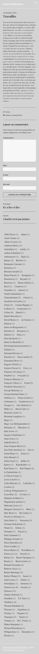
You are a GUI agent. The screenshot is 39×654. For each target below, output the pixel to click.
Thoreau (9, 609)
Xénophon (28, 631)
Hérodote (24, 427)
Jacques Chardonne (14, 434)
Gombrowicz (26, 401)
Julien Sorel (11, 460)
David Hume (11, 319)
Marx (30, 509)
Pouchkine (28, 550)
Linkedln (29, 483)
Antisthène (10, 249)
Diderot (9, 334)
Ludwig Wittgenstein (15, 490)
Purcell (25, 553)
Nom (5, 165)
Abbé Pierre (11, 234)
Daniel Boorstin (13, 316)
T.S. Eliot (24, 598)
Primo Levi (11, 553)
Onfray (20, 527)
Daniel (20, 312)
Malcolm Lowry (13, 505)
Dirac (21, 334)
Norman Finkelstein (15, 524)
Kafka (25, 460)
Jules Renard (11, 457)
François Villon (13, 382)
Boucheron (11, 278)
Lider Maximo (12, 483)
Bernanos (10, 267)
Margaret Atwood (14, 509)
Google (9, 405)
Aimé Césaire (12, 238)
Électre (9, 635)
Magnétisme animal (14, 501)
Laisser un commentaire (13, 115)
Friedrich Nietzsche (14, 386)
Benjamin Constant (14, 264)
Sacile (27, 576)
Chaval (28, 297)
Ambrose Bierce (13, 245)
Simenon (26, 583)
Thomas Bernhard (14, 605)
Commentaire (8, 138)
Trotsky (9, 613)
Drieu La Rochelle (14, 342)
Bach (25, 256)
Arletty (25, 249)
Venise (23, 616)
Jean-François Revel (15, 446)
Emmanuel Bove (13, 360)
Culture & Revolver (13, 4)
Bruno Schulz (26, 282)
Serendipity (11, 583)
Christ (8, 304)
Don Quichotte (12, 338)
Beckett (21, 260)
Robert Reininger (13, 572)
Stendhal (9, 598)
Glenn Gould (25, 397)
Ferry (27, 368)
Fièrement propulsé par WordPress (15, 647)
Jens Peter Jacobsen (14, 449)
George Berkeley (13, 390)
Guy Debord (24, 405)
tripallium (24, 609)
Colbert (9, 308)
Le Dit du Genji (13, 475)
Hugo (8, 420)
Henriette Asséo (13, 412)
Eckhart (9, 349)
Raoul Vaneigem (25, 557)
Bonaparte (28, 275)
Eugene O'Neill (12, 364)
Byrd (8, 286)
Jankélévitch (11, 442)
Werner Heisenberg (14, 628)
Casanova (20, 286)
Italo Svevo (11, 431)
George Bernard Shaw (15, 394)
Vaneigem (10, 616)
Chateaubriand (12, 297)
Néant (8, 527)
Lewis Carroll (12, 479)
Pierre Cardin (12, 546)
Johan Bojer (11, 453)
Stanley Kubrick (13, 594)
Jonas (25, 453)
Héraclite (10, 427)
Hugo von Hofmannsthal (17, 423)
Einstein (9, 356)
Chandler (10, 290)
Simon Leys (11, 587)
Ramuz (9, 557)
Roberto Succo (12, 568)
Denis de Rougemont (15, 327)
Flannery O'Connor (14, 371)
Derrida (9, 330)
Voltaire (9, 620)
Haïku (8, 408)
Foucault (23, 375)
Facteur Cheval (12, 368)
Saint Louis (11, 579)
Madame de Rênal (14, 498)
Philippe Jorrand (13, 538)
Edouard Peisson (13, 353)
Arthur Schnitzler (14, 252)
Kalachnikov (23, 464)
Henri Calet (22, 408)
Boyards (25, 278)
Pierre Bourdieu (13, 542)
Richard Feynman (14, 564)
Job (31, 449)
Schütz (25, 579)
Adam (25, 234)
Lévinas (25, 494)
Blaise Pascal (11, 275)
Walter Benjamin (13, 624)
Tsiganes (22, 613)
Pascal (22, 531)
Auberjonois (11, 256)
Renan (8, 561)
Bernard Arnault (13, 271)
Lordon (9, 486)
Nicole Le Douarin (14, 516)
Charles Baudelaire (14, 293)
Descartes (23, 330)
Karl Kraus (10, 468)
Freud (28, 382)
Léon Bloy (10, 494)
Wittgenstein (11, 631)
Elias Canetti (24, 356)
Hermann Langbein (14, 416)
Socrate (26, 587)
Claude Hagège (23, 304)
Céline (8, 312)
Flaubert (9, 375)
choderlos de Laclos (15, 301)
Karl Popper (27, 468)
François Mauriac (13, 379)
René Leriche (23, 561)
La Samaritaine (12, 472)
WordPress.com (18, 650)
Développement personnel (17, 345)
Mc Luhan (25, 512)
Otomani (9, 531)
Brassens (9, 282)
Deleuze (9, 323)
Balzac (8, 260)
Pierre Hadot (11, 550)
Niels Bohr (10, 520)
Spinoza (10, 590)
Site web (6, 184)
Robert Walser (12, 576)
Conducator (24, 308)
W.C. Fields (24, 620)
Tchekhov (10, 602)
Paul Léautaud (12, 535)
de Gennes (27, 319)
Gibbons (9, 397)
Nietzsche (26, 520)
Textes (7, 112)
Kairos (8, 464)
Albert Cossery (12, 241)
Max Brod (10, 512)
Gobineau (10, 401)
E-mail (6, 175)
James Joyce (11, 438)
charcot (23, 290)
